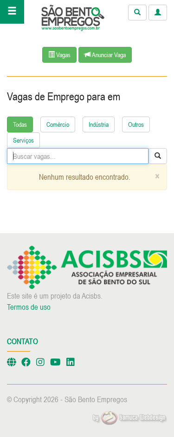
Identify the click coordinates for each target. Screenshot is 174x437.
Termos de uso (29, 307)
